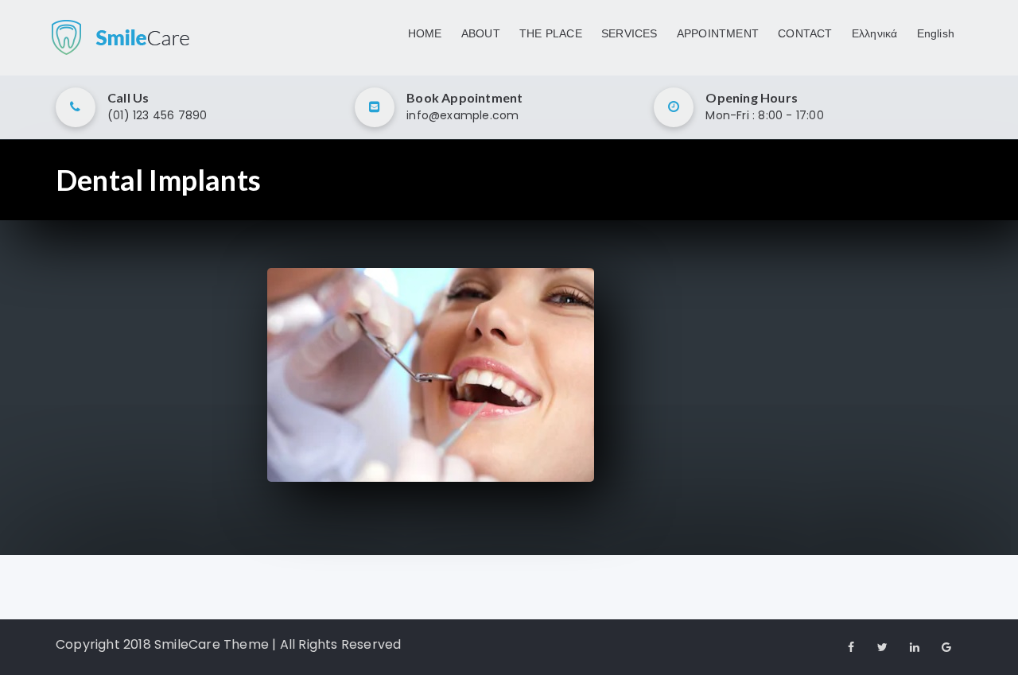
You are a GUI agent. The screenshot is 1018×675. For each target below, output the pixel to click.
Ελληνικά (875, 33)
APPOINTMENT (718, 33)
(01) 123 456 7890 (157, 115)
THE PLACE (550, 33)
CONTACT (805, 33)
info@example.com (462, 115)
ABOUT (480, 33)
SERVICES (629, 33)
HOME (425, 33)
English (935, 33)
